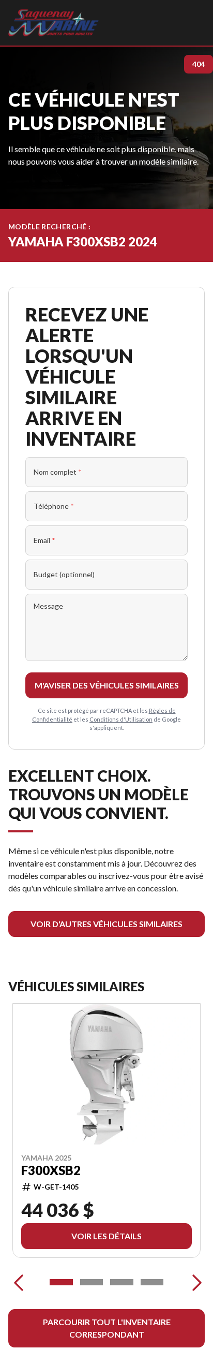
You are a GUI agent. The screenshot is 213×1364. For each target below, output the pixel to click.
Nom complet (58, 471)
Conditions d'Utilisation (121, 719)
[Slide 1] (61, 1282)
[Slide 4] (152, 1282)
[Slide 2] (91, 1282)
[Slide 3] (121, 1282)
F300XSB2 (51, 1170)
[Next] (194, 1282)
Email (44, 540)
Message (48, 606)
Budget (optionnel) (64, 574)
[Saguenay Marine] (53, 22)
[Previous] (18, 1282)
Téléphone (54, 506)
